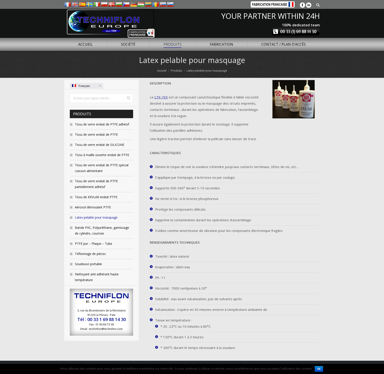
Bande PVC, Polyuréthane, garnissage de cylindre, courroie (102, 230)
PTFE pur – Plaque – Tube (93, 243)
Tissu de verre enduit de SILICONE (99, 145)
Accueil (161, 70)
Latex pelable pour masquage (96, 217)
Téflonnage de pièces (90, 254)
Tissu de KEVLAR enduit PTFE (96, 197)
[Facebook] (302, 5)
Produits (176, 70)
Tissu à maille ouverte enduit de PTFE (102, 155)
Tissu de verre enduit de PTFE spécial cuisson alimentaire (101, 168)
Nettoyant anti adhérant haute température (97, 277)
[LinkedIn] (308, 5)
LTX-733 (161, 97)
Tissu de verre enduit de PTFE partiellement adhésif (96, 184)
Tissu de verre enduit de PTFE (96, 134)
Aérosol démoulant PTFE (93, 207)
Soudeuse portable (88, 264)
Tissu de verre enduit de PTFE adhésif (102, 124)
